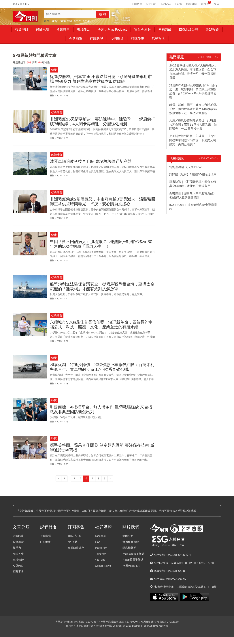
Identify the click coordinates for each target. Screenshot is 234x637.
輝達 (69, 21)
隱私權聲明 (129, 547)
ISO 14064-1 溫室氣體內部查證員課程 (193, 207)
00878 (77, 21)
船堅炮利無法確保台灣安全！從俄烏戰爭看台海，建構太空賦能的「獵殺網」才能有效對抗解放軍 (102, 286)
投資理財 (18, 542)
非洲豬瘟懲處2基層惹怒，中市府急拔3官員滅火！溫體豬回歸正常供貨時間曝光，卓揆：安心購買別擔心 (102, 202)
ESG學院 (45, 542)
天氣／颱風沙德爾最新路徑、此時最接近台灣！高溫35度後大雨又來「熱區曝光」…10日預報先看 (193, 125)
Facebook (100, 536)
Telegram (100, 554)
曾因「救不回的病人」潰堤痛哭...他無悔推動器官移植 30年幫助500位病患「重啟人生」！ (101, 244)
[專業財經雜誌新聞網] (25, 16)
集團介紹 (127, 536)
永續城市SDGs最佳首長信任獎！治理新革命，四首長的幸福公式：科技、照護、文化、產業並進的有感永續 (101, 325)
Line (97, 542)
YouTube (100, 559)
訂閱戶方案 (74, 536)
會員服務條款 (130, 542)
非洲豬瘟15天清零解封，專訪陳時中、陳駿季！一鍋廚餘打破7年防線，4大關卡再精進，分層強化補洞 (102, 122)
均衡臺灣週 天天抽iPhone (186, 167)
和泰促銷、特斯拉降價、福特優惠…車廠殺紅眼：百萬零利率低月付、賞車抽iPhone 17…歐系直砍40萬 (102, 367)
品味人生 (18, 554)
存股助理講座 (76, 547)
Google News (103, 565)
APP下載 (73, 542)
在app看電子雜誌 (132, 559)
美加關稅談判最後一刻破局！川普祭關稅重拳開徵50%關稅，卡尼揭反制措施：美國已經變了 (192, 140)
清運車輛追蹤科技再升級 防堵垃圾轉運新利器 (91, 161)
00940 (86, 21)
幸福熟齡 (18, 559)
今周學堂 (45, 536)
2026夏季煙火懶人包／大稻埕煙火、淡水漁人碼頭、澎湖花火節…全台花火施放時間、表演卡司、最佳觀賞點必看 (193, 72)
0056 (55, 21)
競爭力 (17, 547)
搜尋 (103, 14)
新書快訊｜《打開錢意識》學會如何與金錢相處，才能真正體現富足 (192, 184)
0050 (63, 21)
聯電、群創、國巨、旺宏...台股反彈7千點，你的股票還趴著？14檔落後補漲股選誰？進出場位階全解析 (193, 109)
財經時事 (18, 536)
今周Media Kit (130, 565)
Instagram (101, 547)
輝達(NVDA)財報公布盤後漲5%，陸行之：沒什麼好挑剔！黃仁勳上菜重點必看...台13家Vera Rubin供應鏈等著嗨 (193, 91)
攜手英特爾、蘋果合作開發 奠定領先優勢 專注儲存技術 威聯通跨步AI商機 (102, 448)
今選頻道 (18, 565)
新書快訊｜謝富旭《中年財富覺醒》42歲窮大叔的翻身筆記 (192, 195)
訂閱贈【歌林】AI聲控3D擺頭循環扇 (192, 174)
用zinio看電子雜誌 (133, 554)
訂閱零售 (18, 571)
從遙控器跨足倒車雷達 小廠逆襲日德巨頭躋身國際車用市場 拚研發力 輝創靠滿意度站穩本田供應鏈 (101, 79)
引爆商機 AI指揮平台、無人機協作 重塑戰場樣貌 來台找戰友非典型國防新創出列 (101, 410)
